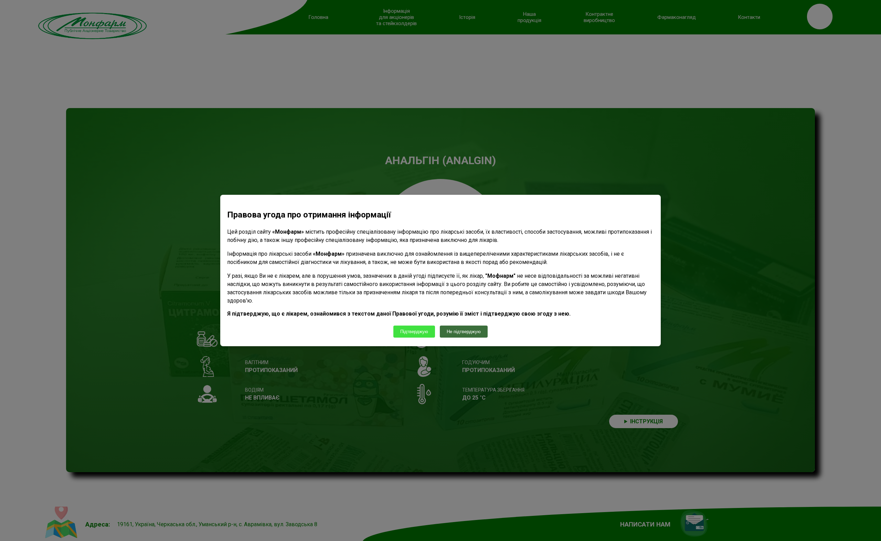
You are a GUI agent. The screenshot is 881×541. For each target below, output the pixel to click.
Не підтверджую (464, 331)
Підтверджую (414, 331)
